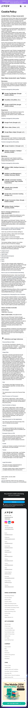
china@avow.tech (9, 543)
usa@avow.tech (8, 582)
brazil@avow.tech (9, 534)
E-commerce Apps (9, 628)
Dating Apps (7, 636)
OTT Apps (7, 637)
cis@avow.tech (8, 552)
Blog (6, 648)
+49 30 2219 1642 (9, 527)
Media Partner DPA (9, 677)
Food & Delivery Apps (9, 632)
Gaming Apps (8, 624)
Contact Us (7, 656)
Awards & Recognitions (10, 654)
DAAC (20, 279)
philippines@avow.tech (10, 539)
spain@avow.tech (9, 556)
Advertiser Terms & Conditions (11, 671)
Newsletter (7, 658)
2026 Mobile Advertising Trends (12, 607)
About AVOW (8, 646)
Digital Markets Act (9, 617)
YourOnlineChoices (17, 276)
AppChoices (8, 290)
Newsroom (7, 652)
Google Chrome (5, 250)
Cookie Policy (8, 667)
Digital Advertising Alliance (9, 279)
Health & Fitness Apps (9, 634)
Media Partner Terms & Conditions (12, 675)
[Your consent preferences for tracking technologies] (2, 705)
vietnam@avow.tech (9, 586)
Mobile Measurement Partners (11, 605)
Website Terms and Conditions (11, 669)
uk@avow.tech (8, 573)
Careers (6, 650)
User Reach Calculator (9, 609)
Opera (2, 261)
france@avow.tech (9, 560)
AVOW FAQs (7, 613)
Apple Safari (4, 254)
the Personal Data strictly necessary (12, 481)
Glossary (6, 615)
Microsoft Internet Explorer (7, 256)
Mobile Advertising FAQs (10, 611)
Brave (2, 259)
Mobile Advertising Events (10, 603)
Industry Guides (8, 601)
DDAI (7, 280)
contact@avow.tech (9, 529)
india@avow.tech (8, 569)
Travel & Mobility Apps (10, 630)
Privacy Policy (8, 665)
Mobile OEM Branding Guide (16, 2)
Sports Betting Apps (9, 639)
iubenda (3, 480)
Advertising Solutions (9, 595)
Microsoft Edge (5, 257)
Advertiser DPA (8, 673)
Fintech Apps (8, 626)
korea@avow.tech (9, 547)
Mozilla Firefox (4, 252)
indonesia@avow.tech (9, 578)
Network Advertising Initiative (15, 277)
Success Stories (8, 597)
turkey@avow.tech (9, 565)
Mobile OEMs (8, 599)
